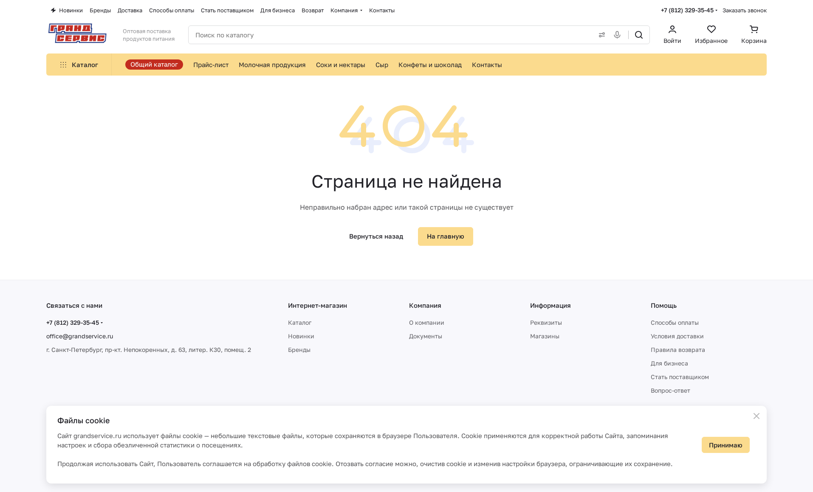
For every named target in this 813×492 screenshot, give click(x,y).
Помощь (664, 305)
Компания (425, 305)
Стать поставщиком (680, 376)
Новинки (301, 336)
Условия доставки (677, 336)
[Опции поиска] (600, 35)
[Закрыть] (756, 416)
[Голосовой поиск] (619, 35)
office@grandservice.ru (79, 336)
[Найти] (638, 35)
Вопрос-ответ (670, 390)
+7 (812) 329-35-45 (687, 10)
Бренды (299, 349)
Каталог (299, 322)
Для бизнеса (669, 363)
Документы (425, 336)
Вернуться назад (376, 236)
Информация (550, 305)
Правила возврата (678, 349)
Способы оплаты (675, 322)
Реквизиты (546, 322)
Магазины (544, 336)
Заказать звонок (745, 10)
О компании (426, 322)
